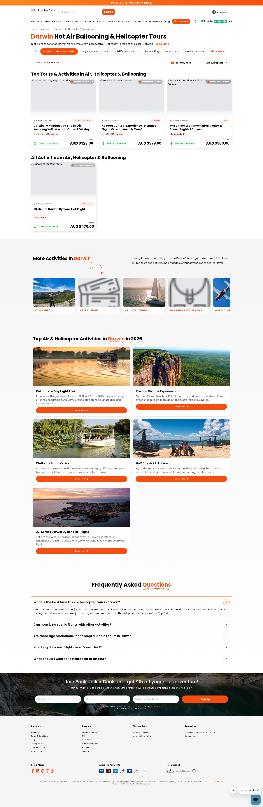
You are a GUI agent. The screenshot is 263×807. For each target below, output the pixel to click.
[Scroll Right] (226, 273)
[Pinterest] (42, 771)
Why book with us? (90, 732)
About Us (35, 732)
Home (34, 29)
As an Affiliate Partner (142, 736)
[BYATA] (170, 771)
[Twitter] (38, 771)
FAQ (84, 736)
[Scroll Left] (219, 273)
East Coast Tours (135, 21)
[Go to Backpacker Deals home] (43, 12)
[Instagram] (47, 771)
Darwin (57, 29)
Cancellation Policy (39, 747)
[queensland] (197, 771)
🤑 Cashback (181, 21)
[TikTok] (52, 771)
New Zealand (52, 21)
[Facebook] (33, 771)
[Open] (176, 699)
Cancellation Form (90, 743)
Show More (217, 51)
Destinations (114, 21)
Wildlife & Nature (125, 51)
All (35, 51)
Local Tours (172, 51)
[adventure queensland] (183, 771)
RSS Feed (86, 747)
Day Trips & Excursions (95, 51)
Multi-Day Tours (194, 51)
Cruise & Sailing (150, 51)
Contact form (190, 736)
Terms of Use (36, 751)
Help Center (87, 740)
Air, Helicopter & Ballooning (79, 29)
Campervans (153, 21)
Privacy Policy (154, 706)
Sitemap (85, 751)
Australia (35, 21)
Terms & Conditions (39, 736)
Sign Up (205, 699)
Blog (167, 21)
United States (71, 21)
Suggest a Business (142, 732)
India (99, 21)
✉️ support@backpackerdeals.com (199, 732)
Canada (88, 21)
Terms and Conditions (136, 706)
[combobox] (153, 699)
